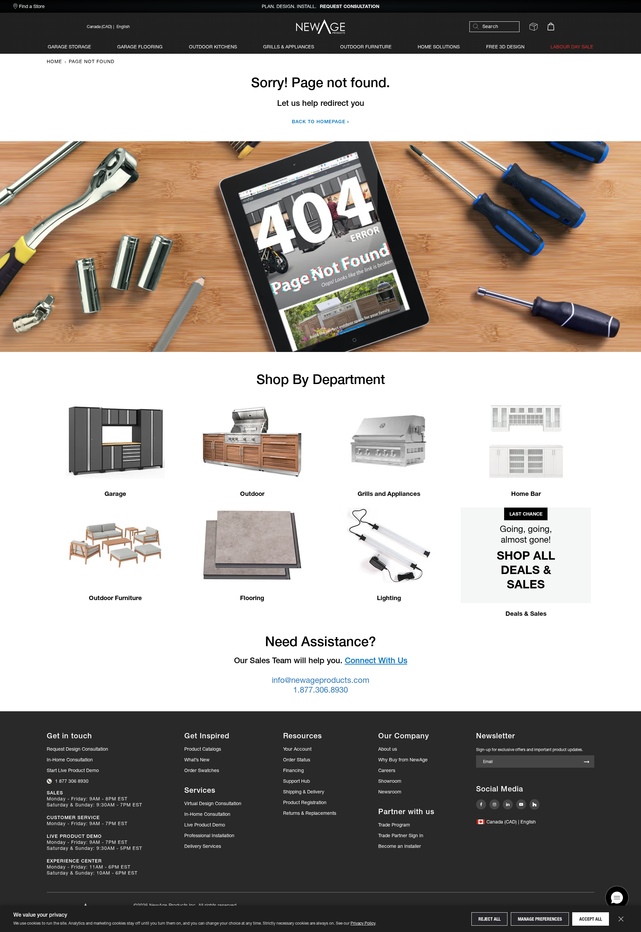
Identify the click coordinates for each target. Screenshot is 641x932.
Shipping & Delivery (303, 792)
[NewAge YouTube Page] (521, 804)
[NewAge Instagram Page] (494, 804)
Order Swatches (201, 770)
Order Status (296, 760)
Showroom (389, 781)
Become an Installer (399, 846)
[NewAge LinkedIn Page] (508, 804)
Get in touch (69, 735)
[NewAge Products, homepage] (320, 26)
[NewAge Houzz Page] (534, 804)
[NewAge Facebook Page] (481, 804)
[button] (157, 26)
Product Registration (305, 802)
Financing (293, 770)
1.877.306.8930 (320, 690)
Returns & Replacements (309, 813)
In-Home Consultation (70, 760)
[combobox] (497, 26)
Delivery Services (202, 846)
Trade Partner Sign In (400, 835)
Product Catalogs (202, 749)
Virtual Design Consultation (212, 803)
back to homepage (319, 122)
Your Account (297, 749)
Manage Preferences (540, 919)
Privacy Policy (363, 923)
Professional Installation (209, 835)
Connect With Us (376, 660)
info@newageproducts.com (320, 680)
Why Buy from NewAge (403, 760)
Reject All (489, 919)
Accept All (590, 919)
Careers (386, 770)
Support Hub (296, 781)
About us (387, 749)
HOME (54, 61)
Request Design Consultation (77, 749)
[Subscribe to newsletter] (587, 762)
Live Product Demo (204, 825)
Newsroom (389, 792)
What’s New (197, 760)
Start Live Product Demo (73, 770)
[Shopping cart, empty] (551, 26)
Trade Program (394, 825)
